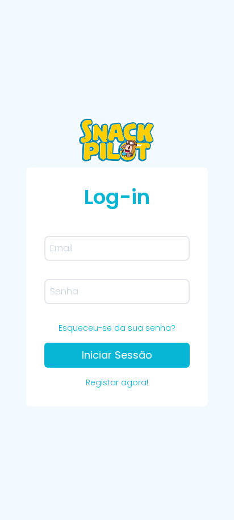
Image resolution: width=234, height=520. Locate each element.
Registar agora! (117, 382)
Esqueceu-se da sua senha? (117, 328)
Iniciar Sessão (117, 355)
